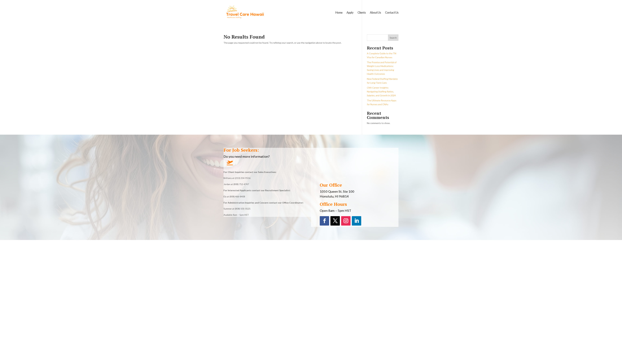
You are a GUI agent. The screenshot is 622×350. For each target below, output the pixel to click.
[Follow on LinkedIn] (356, 221)
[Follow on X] (335, 221)
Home (338, 12)
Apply (349, 12)
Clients (361, 12)
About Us (375, 12)
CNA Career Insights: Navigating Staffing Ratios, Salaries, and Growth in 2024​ (381, 91)
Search (393, 37)
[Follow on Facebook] (324, 221)
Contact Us (391, 12)
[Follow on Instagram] (346, 221)
